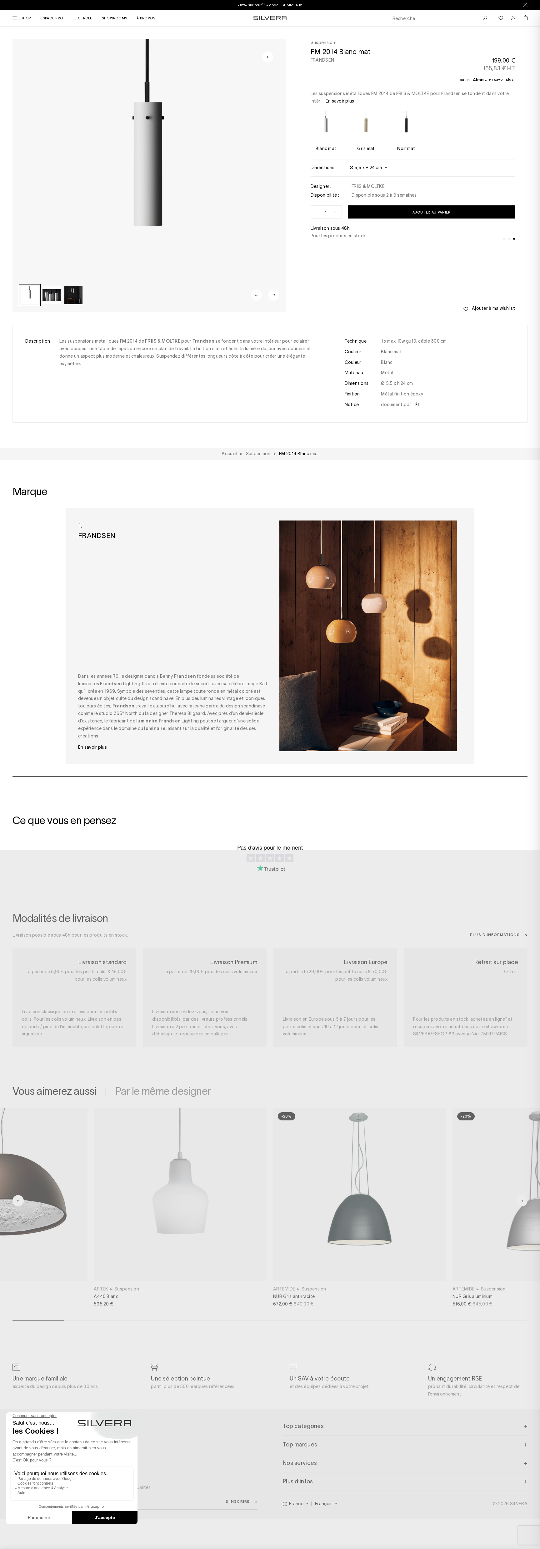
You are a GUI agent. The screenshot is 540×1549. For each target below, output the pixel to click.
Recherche (403, 19)
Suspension (126, 1288)
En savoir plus (500, 79)
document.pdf (396, 404)
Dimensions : (324, 167)
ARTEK (101, 1288)
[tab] (504, 239)
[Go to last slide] (18, 1200)
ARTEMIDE (284, 1288)
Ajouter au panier (431, 212)
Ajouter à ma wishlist (493, 308)
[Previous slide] (256, 295)
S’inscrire (238, 1501)
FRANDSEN (322, 60)
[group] (30, 295)
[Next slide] (273, 295)
